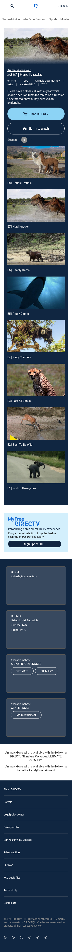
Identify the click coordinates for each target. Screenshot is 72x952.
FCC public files (12, 877)
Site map (8, 865)
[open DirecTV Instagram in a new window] (29, 937)
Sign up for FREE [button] (34, 544)
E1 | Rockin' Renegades (21, 488)
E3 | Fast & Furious (19, 401)
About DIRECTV (12, 789)
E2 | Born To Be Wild (19, 445)
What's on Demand (34, 19)
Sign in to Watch (38, 128)
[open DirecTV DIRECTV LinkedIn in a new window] (5, 937)
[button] (6, 6)
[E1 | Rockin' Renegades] (36, 467)
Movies (64, 19)
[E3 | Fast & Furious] (36, 380)
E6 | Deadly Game (18, 270)
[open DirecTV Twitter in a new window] (21, 937)
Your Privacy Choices (19, 839)
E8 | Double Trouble (19, 183)
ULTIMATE (22, 671)
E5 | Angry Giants (18, 314)
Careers (8, 802)
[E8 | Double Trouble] (36, 162)
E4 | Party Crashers (19, 357)
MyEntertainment (26, 715)
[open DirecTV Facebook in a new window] (13, 937)
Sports (53, 19)
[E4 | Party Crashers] (36, 336)
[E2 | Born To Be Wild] (36, 423)
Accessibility (10, 890)
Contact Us (10, 903)
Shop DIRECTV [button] (39, 114)
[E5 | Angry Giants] (36, 293)
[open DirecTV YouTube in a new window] (37, 937)
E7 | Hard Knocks (18, 226)
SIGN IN (63, 6)
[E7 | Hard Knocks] (36, 205)
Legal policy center (14, 814)
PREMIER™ (47, 671)
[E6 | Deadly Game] (36, 249)
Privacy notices (12, 852)
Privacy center (11, 827)
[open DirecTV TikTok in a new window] (45, 937)
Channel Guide (10, 19)
